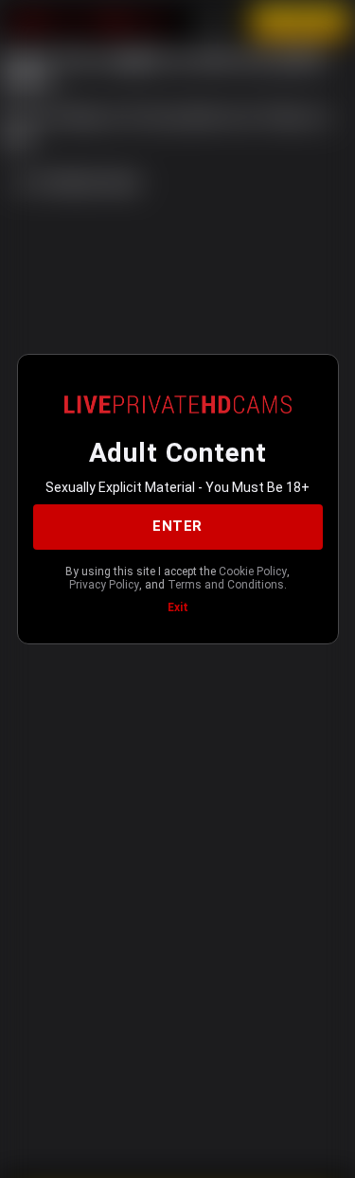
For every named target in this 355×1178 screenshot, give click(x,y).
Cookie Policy (253, 571)
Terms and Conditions (226, 584)
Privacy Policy (104, 584)
